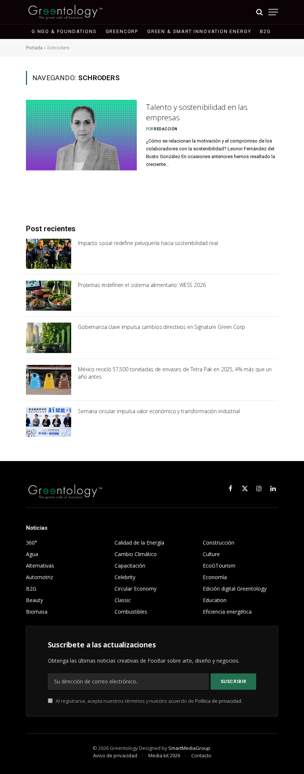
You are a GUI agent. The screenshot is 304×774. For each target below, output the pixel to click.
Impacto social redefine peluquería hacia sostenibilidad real (148, 242)
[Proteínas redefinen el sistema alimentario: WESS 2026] (48, 296)
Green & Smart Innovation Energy (199, 31)
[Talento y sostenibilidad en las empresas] (81, 135)
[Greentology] (65, 12)
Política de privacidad (218, 701)
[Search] (259, 12)
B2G (265, 31)
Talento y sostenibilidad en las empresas (197, 112)
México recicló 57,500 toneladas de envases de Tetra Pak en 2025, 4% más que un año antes (175, 373)
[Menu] (273, 12)
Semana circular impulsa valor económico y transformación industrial (159, 411)
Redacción (166, 129)
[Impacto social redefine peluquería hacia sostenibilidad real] (48, 254)
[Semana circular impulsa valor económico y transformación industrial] (48, 422)
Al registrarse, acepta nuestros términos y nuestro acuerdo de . (148, 701)
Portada (34, 47)
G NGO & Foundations (64, 31)
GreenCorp (122, 31)
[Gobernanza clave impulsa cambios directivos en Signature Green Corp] (48, 338)
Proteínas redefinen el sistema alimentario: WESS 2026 (142, 284)
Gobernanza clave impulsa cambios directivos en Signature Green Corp (161, 326)
